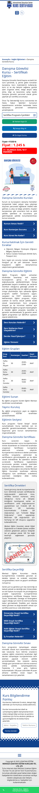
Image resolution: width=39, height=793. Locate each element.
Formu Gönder (11, 731)
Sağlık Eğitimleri (18, 59)
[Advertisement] (19, 36)
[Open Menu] (17, 13)
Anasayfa (6, 59)
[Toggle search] (22, 13)
